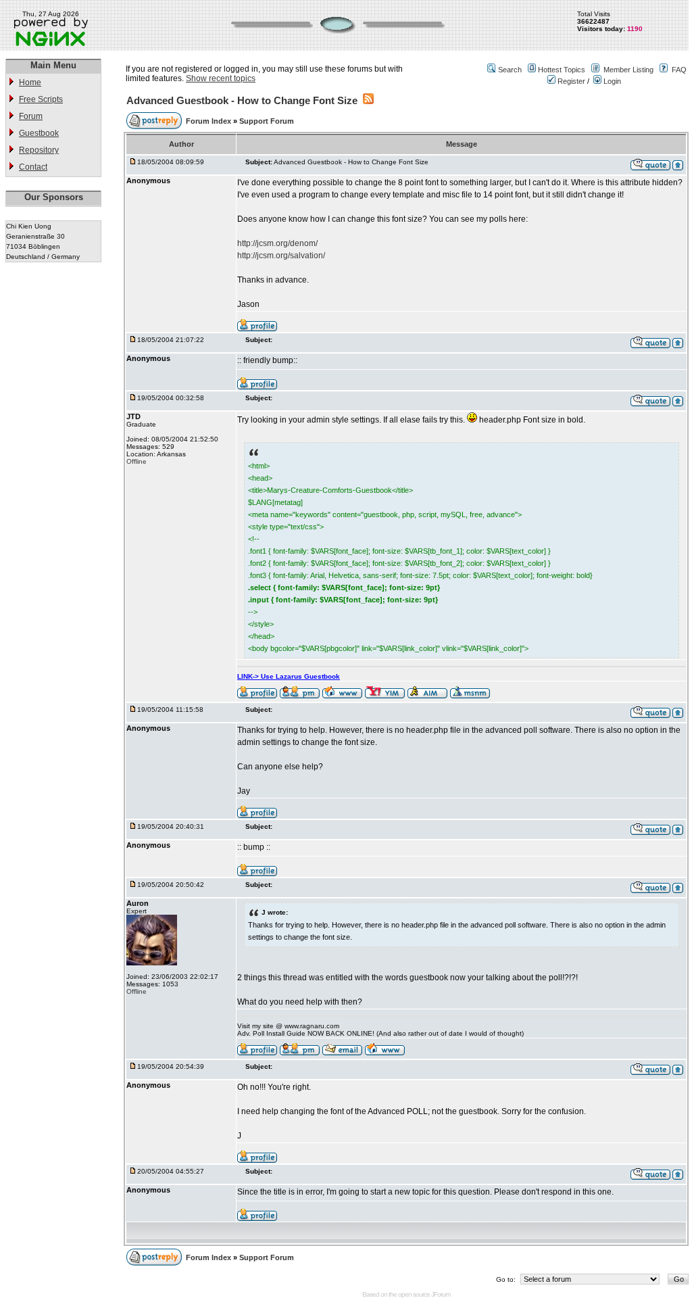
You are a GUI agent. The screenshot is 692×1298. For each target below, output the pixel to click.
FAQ (679, 70)
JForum (440, 1294)
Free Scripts (41, 99)
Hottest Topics (561, 70)
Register (570, 81)
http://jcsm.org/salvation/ (281, 255)
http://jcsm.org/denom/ (277, 243)
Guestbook (39, 133)
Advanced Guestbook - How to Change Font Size (241, 100)
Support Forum (266, 121)
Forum (31, 116)
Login (611, 81)
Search (510, 70)
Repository (39, 150)
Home (30, 82)
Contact (33, 167)
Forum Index (209, 121)
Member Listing (628, 70)
